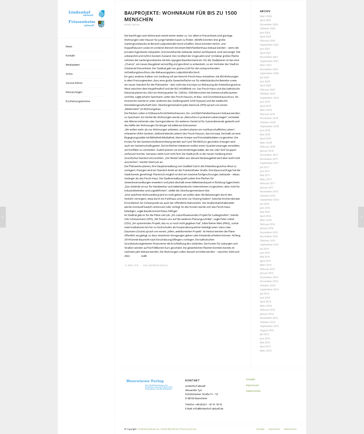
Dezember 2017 (269, 154)
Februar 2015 (267, 269)
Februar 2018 (267, 146)
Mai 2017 (265, 175)
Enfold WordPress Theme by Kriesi (178, 429)
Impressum (252, 385)
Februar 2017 (267, 183)
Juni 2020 (265, 81)
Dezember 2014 (269, 277)
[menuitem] (86, 46)
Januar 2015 (266, 273)
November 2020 (269, 69)
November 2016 (269, 191)
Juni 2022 (265, 48)
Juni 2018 (265, 130)
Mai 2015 (265, 256)
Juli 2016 (264, 203)
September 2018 (269, 126)
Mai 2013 (265, 342)
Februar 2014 (267, 309)
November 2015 (269, 236)
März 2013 (266, 350)
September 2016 (269, 199)
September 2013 (269, 326)
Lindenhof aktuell (158, 265)
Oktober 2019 (267, 93)
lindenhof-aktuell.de (148, 429)
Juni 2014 (265, 297)
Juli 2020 (264, 77)
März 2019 (266, 110)
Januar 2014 (266, 314)
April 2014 (265, 301)
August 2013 (267, 330)
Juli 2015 (264, 248)
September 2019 (269, 97)
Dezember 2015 (269, 232)
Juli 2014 (264, 293)
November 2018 (269, 118)
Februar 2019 (267, 114)
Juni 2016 (265, 207)
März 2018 (266, 142)
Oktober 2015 (267, 240)
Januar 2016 (266, 228)
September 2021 (269, 61)
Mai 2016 (265, 211)
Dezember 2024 (269, 24)
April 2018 (265, 138)
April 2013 (265, 346)
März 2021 (266, 65)
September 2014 (269, 289)
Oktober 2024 (267, 28)
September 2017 (269, 163)
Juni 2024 (265, 32)
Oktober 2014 (267, 285)
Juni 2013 (265, 338)
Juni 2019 (265, 101)
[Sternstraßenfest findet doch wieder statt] (3, 217)
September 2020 (269, 73)
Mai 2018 (265, 134)
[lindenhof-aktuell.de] (86, 19)
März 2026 (266, 16)
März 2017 (266, 179)
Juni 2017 (265, 171)
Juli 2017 (264, 167)
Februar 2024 (267, 40)
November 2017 (269, 159)
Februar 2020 (267, 89)
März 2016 (266, 220)
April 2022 (265, 53)
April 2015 (265, 261)
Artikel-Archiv (132, 24)
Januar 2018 (266, 150)
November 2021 (269, 57)
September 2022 (269, 44)
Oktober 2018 (267, 122)
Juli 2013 (264, 334)
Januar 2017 (266, 187)
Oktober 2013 (267, 322)
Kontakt (250, 379)
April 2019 (265, 106)
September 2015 (269, 244)
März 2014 (266, 305)
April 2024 (265, 36)
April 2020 (265, 85)
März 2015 (266, 265)
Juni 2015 (265, 252)
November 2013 (269, 318)
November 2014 (269, 281)
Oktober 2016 (267, 195)
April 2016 (265, 216)
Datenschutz (253, 391)
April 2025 (265, 20)
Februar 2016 (267, 224)
